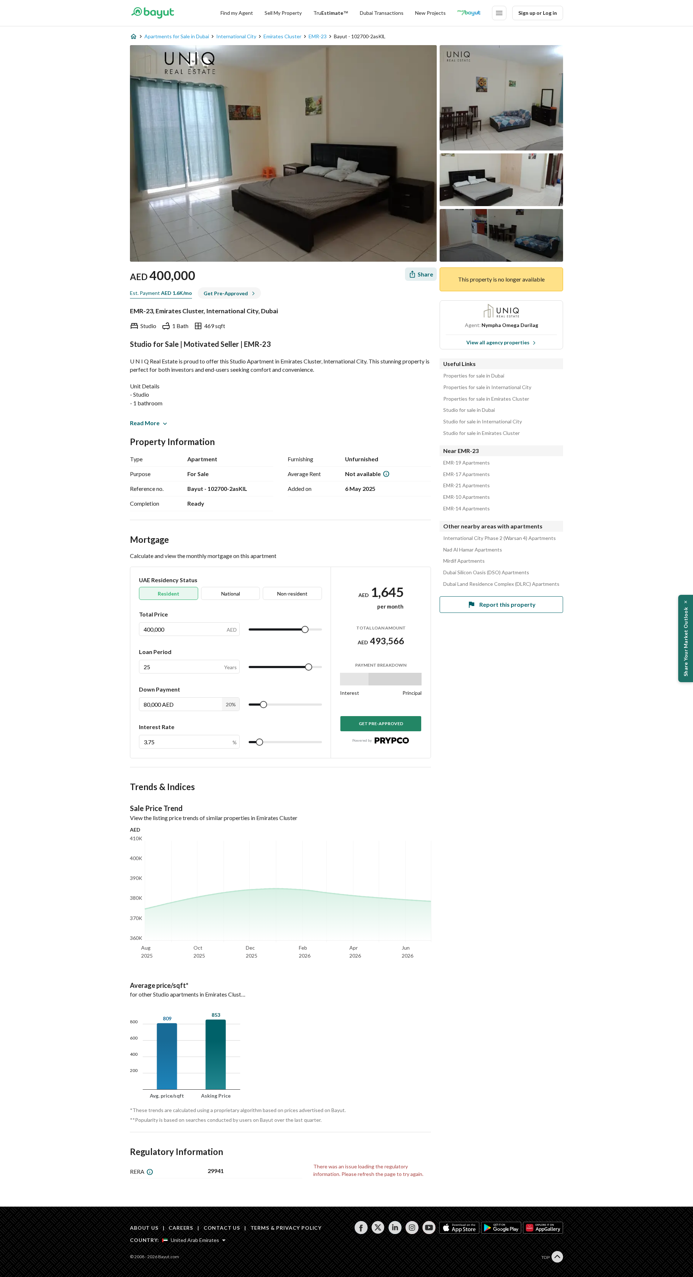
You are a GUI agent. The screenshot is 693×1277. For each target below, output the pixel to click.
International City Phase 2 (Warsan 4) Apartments (499, 538)
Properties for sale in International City (487, 387)
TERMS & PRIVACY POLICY (286, 1228)
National (230, 593)
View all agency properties (497, 342)
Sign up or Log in (537, 13)
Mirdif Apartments (464, 561)
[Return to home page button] (152, 13)
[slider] (305, 629)
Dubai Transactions (382, 13)
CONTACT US (222, 1228)
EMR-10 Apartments (466, 497)
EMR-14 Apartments (466, 508)
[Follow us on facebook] (361, 1227)
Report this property (507, 604)
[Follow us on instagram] (412, 1227)
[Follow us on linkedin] (395, 1227)
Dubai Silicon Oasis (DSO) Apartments (486, 572)
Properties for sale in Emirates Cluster (486, 399)
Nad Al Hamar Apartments (472, 550)
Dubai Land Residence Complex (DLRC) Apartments (501, 584)
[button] (685, 638)
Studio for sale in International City (482, 421)
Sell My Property (283, 13)
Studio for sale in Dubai (469, 410)
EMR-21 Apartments (466, 485)
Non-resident (292, 593)
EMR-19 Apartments (466, 463)
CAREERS (181, 1228)
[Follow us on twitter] (378, 1227)
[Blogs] (469, 13)
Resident (168, 593)
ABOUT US (144, 1228)
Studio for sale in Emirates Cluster (481, 433)
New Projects (430, 13)
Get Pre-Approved (381, 723)
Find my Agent (237, 13)
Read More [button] (145, 422)
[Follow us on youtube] (429, 1227)
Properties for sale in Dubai (473, 376)
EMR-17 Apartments (466, 474)
